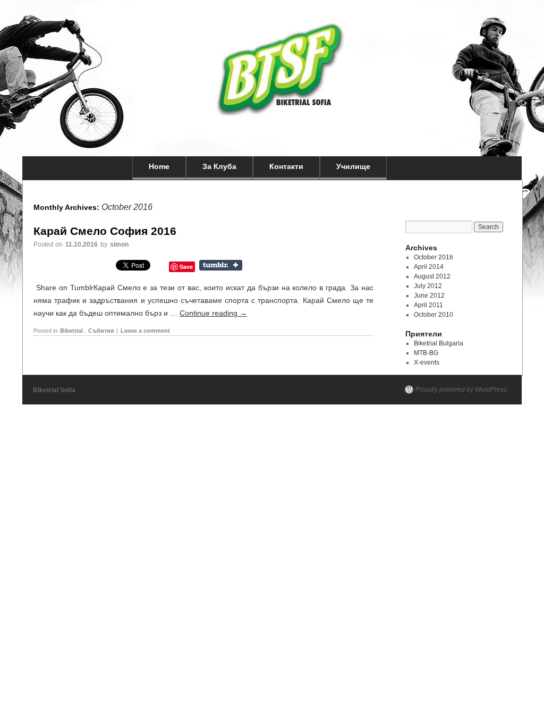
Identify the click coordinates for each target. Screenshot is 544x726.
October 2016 (433, 257)
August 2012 (432, 276)
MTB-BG (426, 353)
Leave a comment (145, 330)
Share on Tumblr (221, 265)
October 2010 (433, 314)
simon (119, 244)
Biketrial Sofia (54, 390)
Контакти (286, 166)
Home (159, 166)
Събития (101, 330)
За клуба (219, 166)
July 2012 (428, 286)
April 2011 (428, 305)
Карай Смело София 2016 (104, 231)
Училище (353, 166)
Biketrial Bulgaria (438, 343)
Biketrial (71, 330)
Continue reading (213, 313)
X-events (426, 362)
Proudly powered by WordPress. (461, 389)
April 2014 (429, 267)
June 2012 (429, 295)
